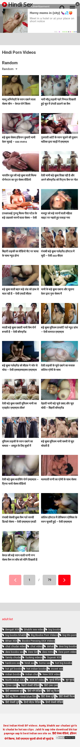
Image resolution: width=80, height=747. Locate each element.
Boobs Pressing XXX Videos (38, 640)
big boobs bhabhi (15, 635)
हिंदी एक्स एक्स (51, 685)
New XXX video (51, 674)
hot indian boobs (36, 668)
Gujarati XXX (54, 657)
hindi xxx (29, 662)
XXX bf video (37, 679)
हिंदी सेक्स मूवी (47, 696)
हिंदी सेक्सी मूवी (12, 702)
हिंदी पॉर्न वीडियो (34, 690)
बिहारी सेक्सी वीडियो (30, 685)
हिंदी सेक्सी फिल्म (67, 696)
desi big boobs (68, 646)
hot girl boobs (13, 668)
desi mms (48, 651)
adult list (7, 619)
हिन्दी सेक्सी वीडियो (54, 702)
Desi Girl (33, 651)
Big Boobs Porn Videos (44, 635)
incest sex (57, 668)
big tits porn (70, 635)
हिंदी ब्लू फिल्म (53, 690)
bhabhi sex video (34, 629)
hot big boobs (63, 662)
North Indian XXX (15, 679)
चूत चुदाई (70, 679)
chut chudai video (15, 646)
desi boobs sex (14, 651)
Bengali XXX (12, 629)
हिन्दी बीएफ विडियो (32, 702)
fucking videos (33, 657)
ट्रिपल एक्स (11, 685)
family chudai (13, 657)
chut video (36, 646)
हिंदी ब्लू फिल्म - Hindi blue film (21, 696)
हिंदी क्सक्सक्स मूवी (14, 690)
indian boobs (13, 674)
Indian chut (31, 674)
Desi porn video (67, 651)
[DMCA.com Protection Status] (65, 738)
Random (8, 69)
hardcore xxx (12, 662)
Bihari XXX (11, 640)
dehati (50, 646)
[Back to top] (72, 738)
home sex (44, 662)
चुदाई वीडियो (55, 679)
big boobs (54, 629)
